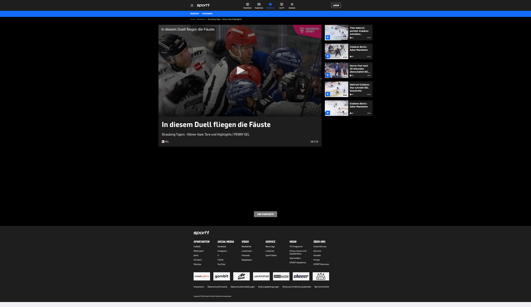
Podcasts (246, 255)
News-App (270, 246)
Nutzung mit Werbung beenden (297, 286)
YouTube (221, 264)
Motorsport (199, 251)
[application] (240, 70)
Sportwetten (295, 258)
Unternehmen (320, 246)
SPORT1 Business (321, 264)
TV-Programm (296, 246)
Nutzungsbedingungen (268, 286)
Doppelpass (247, 259)
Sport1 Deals (271, 255)
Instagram (222, 251)
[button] (240, 70)
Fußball (197, 246)
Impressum (199, 286)
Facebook (222, 246)
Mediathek (246, 246)
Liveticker (270, 251)
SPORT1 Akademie (298, 262)
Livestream (247, 251)
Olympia (197, 264)
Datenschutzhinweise (217, 286)
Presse (316, 259)
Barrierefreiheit (322, 286)
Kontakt (317, 255)
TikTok (220, 259)
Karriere (317, 251)
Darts (196, 255)
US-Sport (198, 259)
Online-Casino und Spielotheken (298, 252)
